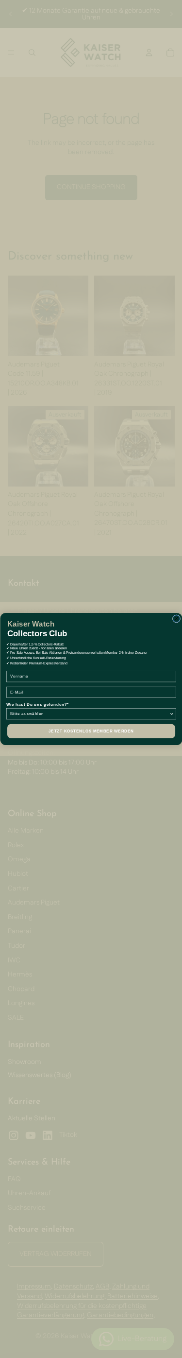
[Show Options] (171, 714)
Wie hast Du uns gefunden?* (37, 705)
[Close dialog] (176, 618)
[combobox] (89, 714)
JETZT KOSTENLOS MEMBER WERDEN (91, 731)
